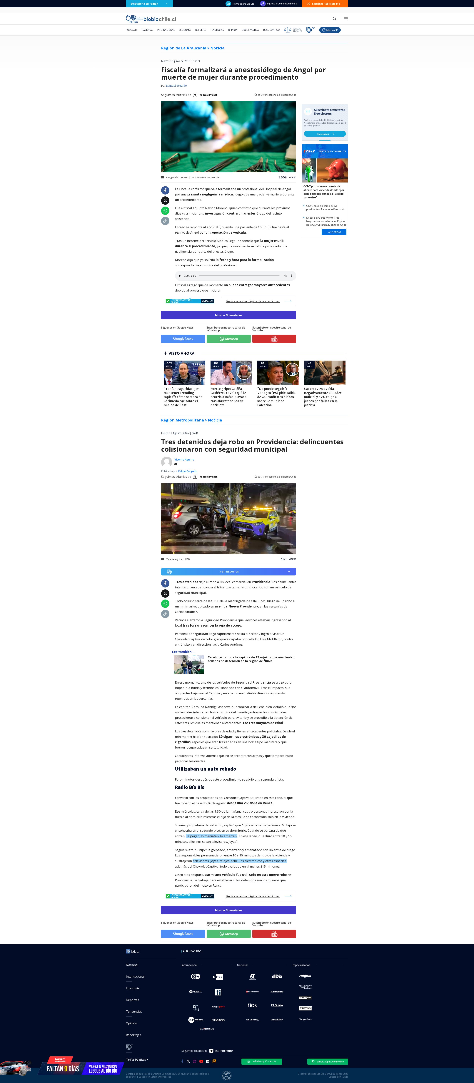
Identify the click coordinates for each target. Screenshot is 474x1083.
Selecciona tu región (144, 3)
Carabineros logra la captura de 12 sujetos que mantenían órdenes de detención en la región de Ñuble (251, 659)
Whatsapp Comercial (264, 1061)
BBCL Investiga (250, 29)
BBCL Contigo (271, 29)
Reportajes (133, 1035)
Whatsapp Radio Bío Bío (330, 1061)
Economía (185, 29)
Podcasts (131, 29)
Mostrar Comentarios (228, 315)
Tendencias (217, 29)
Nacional (147, 29)
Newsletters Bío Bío (243, 3)
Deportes (200, 29)
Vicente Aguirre (184, 459)
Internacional (166, 29)
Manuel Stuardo (176, 86)
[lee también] (190, 664)
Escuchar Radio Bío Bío (326, 3)
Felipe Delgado (187, 471)
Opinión (233, 29)
